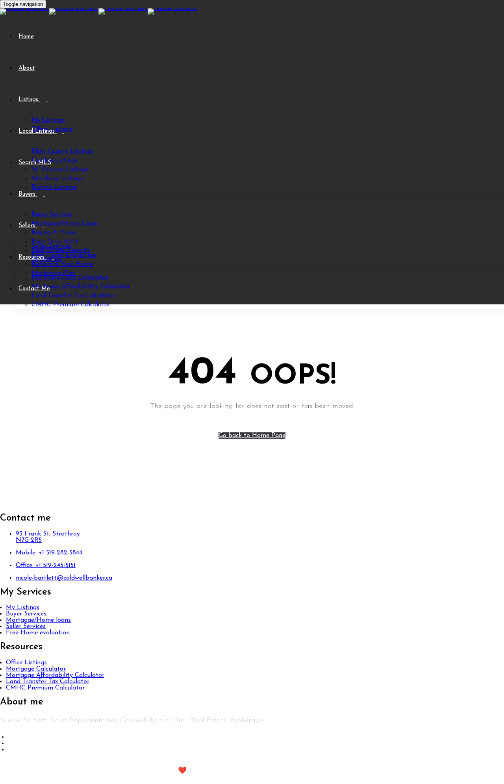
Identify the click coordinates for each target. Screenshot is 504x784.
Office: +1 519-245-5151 (46, 565)
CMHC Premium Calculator (71, 305)
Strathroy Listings (57, 179)
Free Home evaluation (38, 633)
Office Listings (26, 663)
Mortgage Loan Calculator (70, 277)
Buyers (28, 194)
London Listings (55, 161)
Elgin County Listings (62, 151)
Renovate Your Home (62, 264)
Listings (29, 100)
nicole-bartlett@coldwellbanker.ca (64, 578)
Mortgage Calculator (36, 669)
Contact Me (34, 289)
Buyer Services (52, 214)
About (27, 68)
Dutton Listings (54, 187)
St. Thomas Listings (60, 170)
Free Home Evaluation (64, 255)
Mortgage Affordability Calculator (81, 287)
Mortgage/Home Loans (65, 224)
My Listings (48, 120)
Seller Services (51, 246)
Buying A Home (54, 233)
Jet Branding (219, 771)
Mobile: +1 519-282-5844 (49, 553)
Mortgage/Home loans (38, 620)
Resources (32, 257)
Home (26, 37)
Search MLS (35, 163)
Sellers (28, 226)
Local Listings (38, 131)
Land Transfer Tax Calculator (73, 296)
